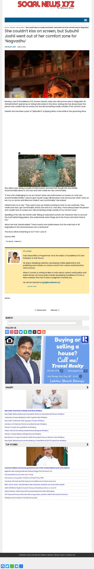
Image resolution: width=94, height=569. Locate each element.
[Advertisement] (47, 12)
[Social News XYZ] (46, 8)
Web (31, 286)
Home (7, 27)
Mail (28, 286)
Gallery (9, 387)
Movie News (20, 27)
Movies (12, 27)
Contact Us (70, 555)
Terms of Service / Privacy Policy (53, 555)
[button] (19, 153)
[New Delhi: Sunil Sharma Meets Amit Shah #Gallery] (47, 408)
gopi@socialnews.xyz (51, 282)
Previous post (41, 310)
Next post (54, 310)
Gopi (14, 47)
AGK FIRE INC (35, 555)
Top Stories (12, 444)
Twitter (34, 286)
